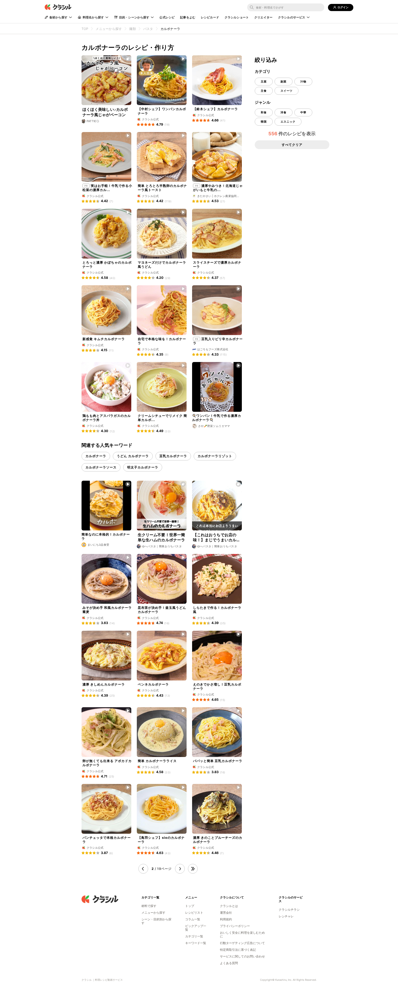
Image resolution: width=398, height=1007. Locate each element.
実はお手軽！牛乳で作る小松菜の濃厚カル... (107, 188)
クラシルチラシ (289, 909)
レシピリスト (194, 912)
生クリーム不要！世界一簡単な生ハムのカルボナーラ (161, 537)
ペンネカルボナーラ (153, 684)
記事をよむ (187, 17)
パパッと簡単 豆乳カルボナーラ (217, 761)
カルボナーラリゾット (215, 456)
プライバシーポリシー (235, 926)
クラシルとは (229, 906)
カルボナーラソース (101, 467)
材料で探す (148, 906)
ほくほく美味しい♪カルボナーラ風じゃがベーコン (105, 112)
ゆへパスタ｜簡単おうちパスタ (162, 546)
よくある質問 (229, 963)
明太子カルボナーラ (142, 467)
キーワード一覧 (195, 943)
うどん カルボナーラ (133, 456)
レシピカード (210, 17)
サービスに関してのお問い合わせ (242, 956)
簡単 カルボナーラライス (157, 761)
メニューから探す (153, 912)
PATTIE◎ (93, 121)
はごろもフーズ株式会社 (212, 349)
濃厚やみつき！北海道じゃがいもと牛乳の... (218, 188)
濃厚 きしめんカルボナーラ (103, 684)
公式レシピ (167, 17)
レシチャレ (286, 916)
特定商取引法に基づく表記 (238, 949)
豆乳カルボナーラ (173, 456)
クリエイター (263, 17)
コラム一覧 (192, 919)
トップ (189, 906)
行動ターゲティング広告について (242, 943)
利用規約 (226, 919)
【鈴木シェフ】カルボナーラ (215, 109)
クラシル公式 (150, 119)
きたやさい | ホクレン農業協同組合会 (218, 196)
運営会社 (226, 912)
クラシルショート (237, 17)
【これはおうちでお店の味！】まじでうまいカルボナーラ (216, 537)
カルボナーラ (95, 456)
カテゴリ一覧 (194, 936)
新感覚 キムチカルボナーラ (103, 339)
